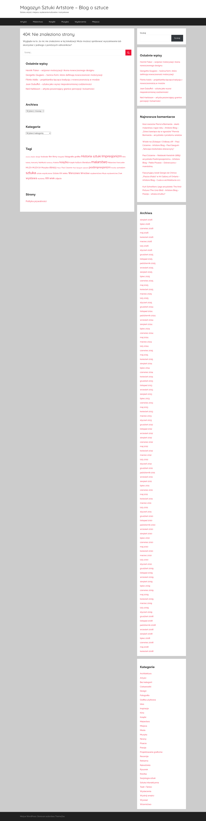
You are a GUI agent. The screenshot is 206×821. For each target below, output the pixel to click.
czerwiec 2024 (146, 333)
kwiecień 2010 (146, 551)
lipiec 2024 (145, 328)
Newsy (143, 739)
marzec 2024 (146, 342)
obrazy (53, 167)
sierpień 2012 (146, 437)
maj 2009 (144, 594)
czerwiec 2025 (146, 280)
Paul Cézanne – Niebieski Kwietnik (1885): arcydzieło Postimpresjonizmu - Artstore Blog (161, 159)
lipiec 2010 (145, 538)
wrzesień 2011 (146, 477)
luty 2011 (144, 507)
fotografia (61, 157)
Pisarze (143, 743)
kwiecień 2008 (146, 651)
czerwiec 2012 (146, 442)
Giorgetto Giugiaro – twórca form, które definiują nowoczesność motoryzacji (64, 75)
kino (124, 157)
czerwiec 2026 (146, 228)
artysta (28, 157)
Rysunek (144, 769)
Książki (52, 21)
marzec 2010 (146, 555)
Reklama (144, 761)
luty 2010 (144, 559)
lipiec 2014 (145, 368)
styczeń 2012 (146, 464)
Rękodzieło (145, 765)
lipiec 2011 (144, 485)
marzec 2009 (146, 603)
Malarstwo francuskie (116, 162)
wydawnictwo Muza (98, 173)
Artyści (23, 21)
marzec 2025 (146, 294)
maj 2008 (144, 647)
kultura (78, 162)
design (38, 157)
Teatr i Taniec (146, 787)
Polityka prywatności (36, 201)
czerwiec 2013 (146, 403)
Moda (142, 730)
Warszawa (74, 173)
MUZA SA (36, 167)
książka (64, 162)
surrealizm (121, 168)
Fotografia (144, 695)
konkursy (50, 162)
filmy (55, 156)
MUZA (29, 167)
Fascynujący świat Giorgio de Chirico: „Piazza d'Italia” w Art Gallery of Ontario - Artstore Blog (161, 176)
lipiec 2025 (145, 276)
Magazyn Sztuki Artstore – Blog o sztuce (64, 7)
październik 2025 (147, 263)
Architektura (145, 673)
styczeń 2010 (146, 564)
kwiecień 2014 (146, 376)
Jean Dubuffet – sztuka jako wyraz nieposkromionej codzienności (59, 84)
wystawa (31, 178)
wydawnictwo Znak (114, 173)
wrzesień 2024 (146, 320)
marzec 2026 (146, 241)
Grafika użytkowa (148, 700)
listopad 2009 (146, 573)
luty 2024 (144, 346)
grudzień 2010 (146, 516)
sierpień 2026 (146, 219)
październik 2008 (148, 625)
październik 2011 (147, 472)
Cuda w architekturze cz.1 (168, 180)
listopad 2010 (146, 520)
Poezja (143, 747)
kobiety (28, 162)
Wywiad (144, 800)
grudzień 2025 (146, 254)
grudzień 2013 (146, 381)
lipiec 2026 (145, 224)
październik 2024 (147, 315)
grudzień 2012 (146, 424)
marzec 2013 (146, 416)
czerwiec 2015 (146, 350)
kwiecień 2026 (146, 237)
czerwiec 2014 (146, 372)
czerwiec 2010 (146, 542)
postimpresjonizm (100, 167)
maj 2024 (144, 337)
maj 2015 (144, 355)
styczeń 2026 (146, 250)
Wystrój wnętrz (147, 795)
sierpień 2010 (146, 533)
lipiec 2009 (145, 586)
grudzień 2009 (146, 568)
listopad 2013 (146, 385)
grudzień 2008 (146, 616)
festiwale (44, 157)
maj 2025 (144, 285)
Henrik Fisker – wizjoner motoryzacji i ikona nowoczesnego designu (60, 70)
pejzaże (85, 168)
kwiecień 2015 (146, 359)
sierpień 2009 (146, 581)
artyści (33, 157)
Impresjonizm (112, 156)
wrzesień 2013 (146, 389)
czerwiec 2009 (146, 590)
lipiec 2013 (145, 398)
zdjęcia (58, 178)
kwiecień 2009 (146, 599)
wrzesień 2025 (146, 267)
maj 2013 (144, 407)
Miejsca (95, 21)
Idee (142, 704)
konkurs (42, 162)
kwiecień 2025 (146, 289)
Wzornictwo (145, 804)
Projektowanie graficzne (151, 752)
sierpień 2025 (146, 272)
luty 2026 (144, 246)
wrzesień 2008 (146, 629)
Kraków (56, 162)
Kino (142, 713)
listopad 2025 (146, 259)
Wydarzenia (80, 21)
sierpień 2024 (146, 324)
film (50, 156)
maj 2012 (144, 446)
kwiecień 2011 (146, 498)
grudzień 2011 (146, 468)
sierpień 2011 (146, 481)
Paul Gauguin (77, 168)
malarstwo (99, 162)
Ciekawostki (145, 686)
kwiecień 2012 (146, 451)
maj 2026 (144, 233)
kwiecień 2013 (146, 411)
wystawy (41, 178)
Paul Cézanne (67, 168)
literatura (86, 162)
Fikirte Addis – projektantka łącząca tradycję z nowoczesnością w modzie (63, 79)
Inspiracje (144, 708)
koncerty (34, 162)
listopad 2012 (146, 429)
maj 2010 (144, 546)
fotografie (69, 156)
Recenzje (144, 756)
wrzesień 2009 (146, 577)
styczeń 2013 (146, 420)
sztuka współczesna (44, 173)
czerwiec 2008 (146, 642)
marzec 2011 (145, 503)
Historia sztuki (91, 156)
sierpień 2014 (146, 363)
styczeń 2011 (146, 511)
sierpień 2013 (146, 394)
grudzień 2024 (146, 307)
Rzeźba (113, 168)
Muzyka (65, 21)
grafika (77, 156)
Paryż (59, 168)
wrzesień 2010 (146, 529)
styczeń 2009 (146, 612)
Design (143, 691)
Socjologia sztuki (148, 778)
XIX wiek (50, 178)
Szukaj (143, 33)
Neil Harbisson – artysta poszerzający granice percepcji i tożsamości (60, 89)
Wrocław (85, 173)
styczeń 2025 (146, 302)
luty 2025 (144, 298)
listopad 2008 (146, 621)
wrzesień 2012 (146, 433)
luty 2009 (144, 607)
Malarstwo (38, 21)
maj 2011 (144, 494)
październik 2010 (147, 525)
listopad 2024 (146, 311)
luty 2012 (144, 459)
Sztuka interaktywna (149, 782)
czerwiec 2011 (146, 490)
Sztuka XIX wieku (60, 173)
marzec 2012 (146, 455)
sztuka (31, 173)
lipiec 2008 (145, 638)
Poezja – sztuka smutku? (153, 194)
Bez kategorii (146, 682)
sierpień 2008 (146, 634)
